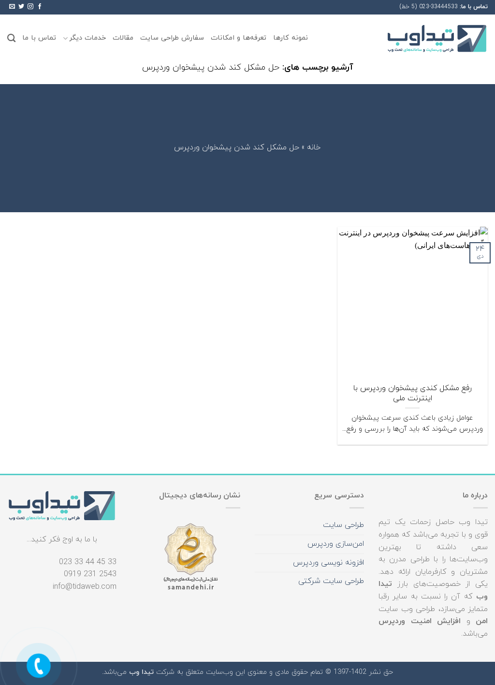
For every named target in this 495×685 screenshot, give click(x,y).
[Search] (11, 38)
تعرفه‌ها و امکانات (238, 38)
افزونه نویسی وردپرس (328, 562)
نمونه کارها (290, 38)
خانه (313, 148)
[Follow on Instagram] (30, 6)
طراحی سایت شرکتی (331, 581)
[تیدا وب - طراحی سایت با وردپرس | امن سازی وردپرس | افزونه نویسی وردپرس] (437, 38)
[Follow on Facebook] (40, 6)
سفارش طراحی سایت (172, 38)
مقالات (123, 38)
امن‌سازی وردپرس (335, 544)
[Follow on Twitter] (21, 6)
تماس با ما (39, 38)
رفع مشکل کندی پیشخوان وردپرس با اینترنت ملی (412, 393)
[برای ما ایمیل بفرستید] (12, 6)
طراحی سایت (343, 525)
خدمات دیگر (87, 38)
